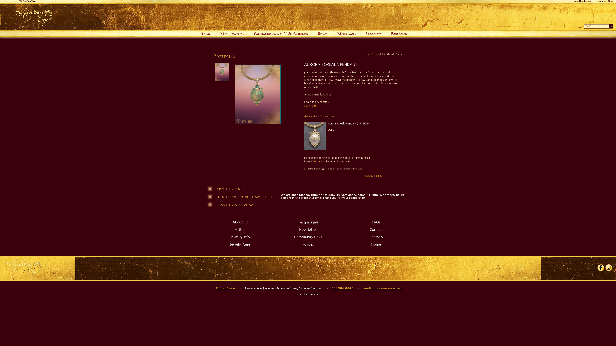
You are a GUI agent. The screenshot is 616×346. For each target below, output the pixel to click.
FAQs (376, 222)
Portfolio (399, 33)
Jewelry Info (240, 237)
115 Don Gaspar (225, 288)
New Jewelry (232, 33)
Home (205, 33)
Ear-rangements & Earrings (281, 33)
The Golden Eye (108, 17)
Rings (322, 33)
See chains (310, 105)
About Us (240, 222)
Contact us (318, 161)
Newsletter (308, 229)
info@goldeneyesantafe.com (382, 288)
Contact (376, 229)
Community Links (308, 237)
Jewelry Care (240, 244)
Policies (308, 244)
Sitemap (376, 237)
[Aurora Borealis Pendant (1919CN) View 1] (315, 136)
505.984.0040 (342, 288)
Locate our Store (605, 1)
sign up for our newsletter (244, 196)
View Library (244, 121)
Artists (240, 229)
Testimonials (308, 222)
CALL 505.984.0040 (26, 1)
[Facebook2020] (600, 270)
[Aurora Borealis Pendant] (221, 72)
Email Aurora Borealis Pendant (250, 121)
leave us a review (234, 204)
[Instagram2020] (608, 270)
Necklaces (346, 33)
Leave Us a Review (582, 1)
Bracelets (373, 33)
